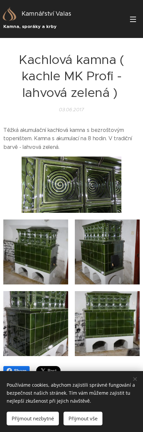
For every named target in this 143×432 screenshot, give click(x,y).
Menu (133, 19)
